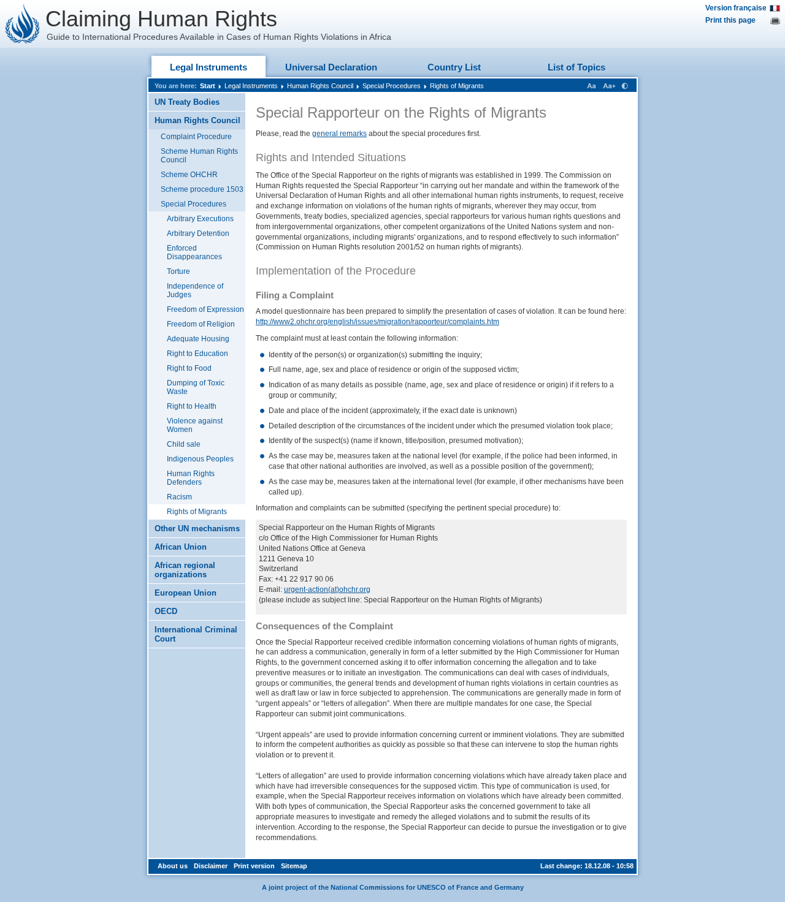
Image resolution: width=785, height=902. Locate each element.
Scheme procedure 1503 (202, 189)
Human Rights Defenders (191, 478)
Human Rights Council (320, 85)
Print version (254, 866)
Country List (454, 67)
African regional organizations (185, 570)
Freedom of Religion (201, 324)
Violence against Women (195, 425)
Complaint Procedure (196, 136)
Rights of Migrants (457, 85)
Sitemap (294, 866)
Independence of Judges (195, 290)
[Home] (22, 24)
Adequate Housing (198, 339)
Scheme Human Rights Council (199, 155)
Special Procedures (391, 85)
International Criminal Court (196, 634)
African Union (181, 546)
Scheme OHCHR (189, 174)
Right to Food (189, 368)
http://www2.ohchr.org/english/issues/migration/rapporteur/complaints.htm (377, 321)
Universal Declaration (331, 67)
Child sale (184, 444)
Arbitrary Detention (198, 233)
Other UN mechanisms (197, 528)
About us (173, 866)
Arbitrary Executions (200, 218)
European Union (185, 592)
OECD (166, 611)
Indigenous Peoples (200, 459)
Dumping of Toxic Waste (195, 387)
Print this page (730, 20)
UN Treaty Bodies (187, 102)
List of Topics (576, 67)
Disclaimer (211, 866)
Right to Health (191, 406)
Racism (179, 497)
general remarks (339, 133)
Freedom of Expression (205, 309)
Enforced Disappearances (194, 252)
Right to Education (197, 353)
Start (207, 85)
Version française (736, 8)
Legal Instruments (208, 67)
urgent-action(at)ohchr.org (327, 589)
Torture (178, 271)
